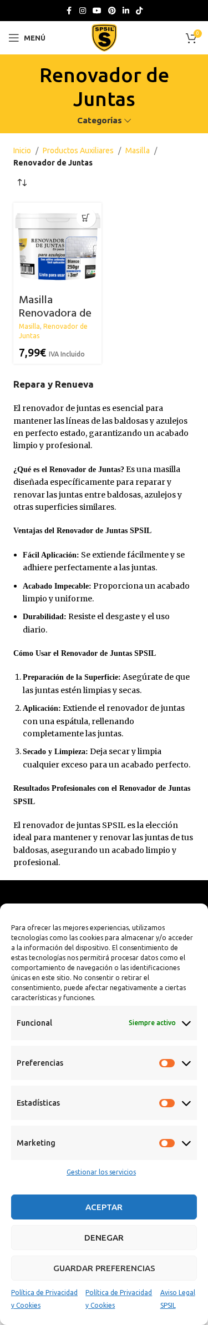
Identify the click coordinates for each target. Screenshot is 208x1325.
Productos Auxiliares (78, 150)
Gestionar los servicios (101, 1172)
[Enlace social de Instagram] (82, 10)
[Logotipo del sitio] (104, 37)
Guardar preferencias (104, 1268)
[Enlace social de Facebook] (69, 10)
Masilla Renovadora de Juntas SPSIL (55, 314)
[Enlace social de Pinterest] (112, 10)
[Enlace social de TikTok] (139, 10)
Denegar (104, 1237)
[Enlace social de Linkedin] (126, 10)
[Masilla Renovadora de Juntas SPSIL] (57, 246)
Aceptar (104, 1207)
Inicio (22, 150)
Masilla (137, 150)
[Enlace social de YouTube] (97, 10)
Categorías (99, 120)
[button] (86, 218)
